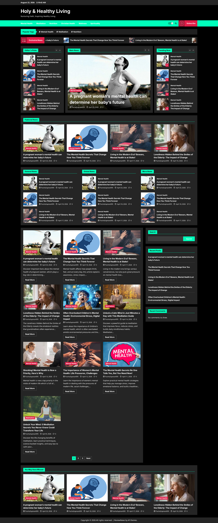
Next (88, 458)
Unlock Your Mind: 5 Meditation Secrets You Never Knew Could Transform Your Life (38, 427)
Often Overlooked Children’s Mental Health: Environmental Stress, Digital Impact (163, 104)
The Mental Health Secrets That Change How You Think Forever (71, 40)
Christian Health (68, 23)
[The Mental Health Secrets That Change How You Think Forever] (109, 82)
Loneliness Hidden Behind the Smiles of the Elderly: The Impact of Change (29, 104)
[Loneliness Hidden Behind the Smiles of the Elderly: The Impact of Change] (174, 138)
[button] (176, 23)
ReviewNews (119, 520)
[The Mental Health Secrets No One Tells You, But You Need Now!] (122, 354)
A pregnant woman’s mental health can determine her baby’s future (29, 61)
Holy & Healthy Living (45, 11)
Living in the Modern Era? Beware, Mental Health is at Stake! (135, 40)
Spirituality (95, 23)
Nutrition (53, 23)
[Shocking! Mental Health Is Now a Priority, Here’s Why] (42, 354)
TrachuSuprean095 (78, 107)
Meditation (41, 23)
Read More (31, 280)
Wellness (83, 23)
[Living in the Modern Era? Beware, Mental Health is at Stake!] (130, 138)
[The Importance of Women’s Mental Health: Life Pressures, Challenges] (82, 354)
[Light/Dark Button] (170, 23)
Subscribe (191, 23)
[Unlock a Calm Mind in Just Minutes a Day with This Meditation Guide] (122, 297)
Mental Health (27, 23)
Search (153, 232)
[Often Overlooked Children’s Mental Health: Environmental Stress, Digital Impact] (82, 297)
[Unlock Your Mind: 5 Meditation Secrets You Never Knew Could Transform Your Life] (42, 408)
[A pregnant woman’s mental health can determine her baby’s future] (43, 138)
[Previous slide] (56, 50)
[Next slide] (59, 50)
